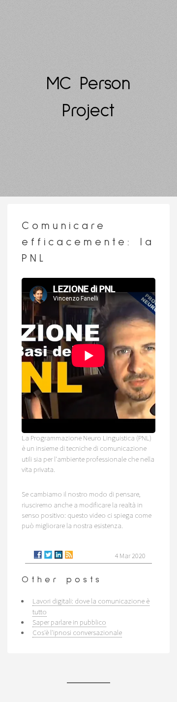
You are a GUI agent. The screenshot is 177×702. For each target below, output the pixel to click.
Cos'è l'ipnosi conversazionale (77, 632)
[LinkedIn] (58, 555)
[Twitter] (48, 555)
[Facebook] (38, 555)
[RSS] (69, 555)
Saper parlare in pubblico (69, 622)
